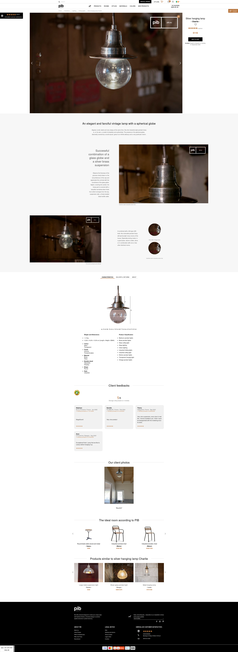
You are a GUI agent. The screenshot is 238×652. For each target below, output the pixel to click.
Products (97, 6)
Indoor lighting (123, 348)
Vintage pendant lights (125, 360)
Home (60, 11)
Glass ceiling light (124, 343)
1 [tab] (38, 55)
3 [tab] (38, 71)
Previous (31, 63)
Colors (132, 6)
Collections (67, 11)
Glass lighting (123, 345)
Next (180, 63)
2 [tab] (38, 63)
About (134, 277)
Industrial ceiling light (125, 352)
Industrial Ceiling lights (125, 350)
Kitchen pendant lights (125, 355)
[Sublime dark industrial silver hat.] (154, 248)
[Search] (59, 2)
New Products (143, 6)
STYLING (156, 2)
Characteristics (107, 277)
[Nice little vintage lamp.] (154, 229)
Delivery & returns (122, 277)
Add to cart (195, 39)
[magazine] (90, 6)
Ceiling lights (82, 11)
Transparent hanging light (126, 357)
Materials (123, 6)
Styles (114, 6)
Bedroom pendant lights (126, 338)
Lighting (74, 11)
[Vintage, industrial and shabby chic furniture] (63, 6)
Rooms (106, 6)
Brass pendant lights (125, 340)
